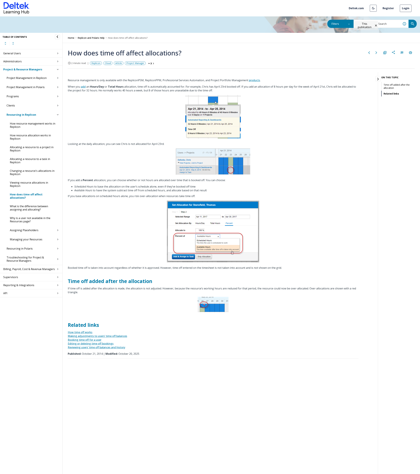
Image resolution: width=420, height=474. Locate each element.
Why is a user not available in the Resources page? (30, 219)
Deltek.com (356, 8)
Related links (391, 93)
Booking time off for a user (84, 340)
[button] (373, 8)
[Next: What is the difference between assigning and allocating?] (376, 52)
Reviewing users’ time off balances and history (96, 347)
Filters (335, 24)
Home (71, 37)
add (83, 86)
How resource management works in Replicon (32, 125)
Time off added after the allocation (397, 86)
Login (405, 8)
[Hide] (57, 36)
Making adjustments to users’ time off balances (97, 336)
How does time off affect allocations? (26, 196)
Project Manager (135, 63)
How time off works (80, 332)
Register (388, 8)
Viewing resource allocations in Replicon (29, 184)
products (254, 80)
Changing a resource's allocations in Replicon (32, 172)
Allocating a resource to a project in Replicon (31, 149)
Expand (5, 43)
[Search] (413, 24)
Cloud (108, 63)
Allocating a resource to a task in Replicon (30, 160)
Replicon (95, 63)
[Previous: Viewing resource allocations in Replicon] (369, 52)
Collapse (13, 43)
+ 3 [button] (150, 63)
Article (118, 63)
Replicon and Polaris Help (91, 37)
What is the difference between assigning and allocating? (29, 208)
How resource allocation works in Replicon (30, 137)
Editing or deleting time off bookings (91, 343)
